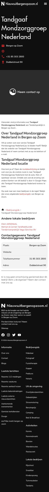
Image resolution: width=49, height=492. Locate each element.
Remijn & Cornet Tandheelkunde (16, 227)
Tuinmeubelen (32, 480)
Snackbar (30, 470)
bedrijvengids (25, 194)
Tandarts (29, 485)
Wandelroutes (32, 446)
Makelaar (29, 353)
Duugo (4, 416)
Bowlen (29, 441)
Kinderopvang (32, 475)
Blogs (3, 363)
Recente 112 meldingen (11, 376)
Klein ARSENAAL (9, 224)
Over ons (5, 353)
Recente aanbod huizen (11, 386)
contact (4, 324)
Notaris (29, 378)
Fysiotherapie (31, 363)
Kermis (29, 431)
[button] (45, 3)
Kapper (29, 368)
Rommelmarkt (32, 436)
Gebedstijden (31, 397)
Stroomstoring (32, 402)
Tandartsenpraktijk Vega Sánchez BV (18, 229)
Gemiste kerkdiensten (10, 411)
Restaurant (30, 451)
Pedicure (29, 373)
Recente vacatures (9, 381)
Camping (29, 412)
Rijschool (30, 465)
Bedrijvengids (32, 347)
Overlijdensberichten (34, 392)
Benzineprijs (31, 407)
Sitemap (4, 328)
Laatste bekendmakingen (11, 391)
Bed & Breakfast (33, 417)
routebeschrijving (29, 169)
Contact (4, 358)
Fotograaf (30, 358)
